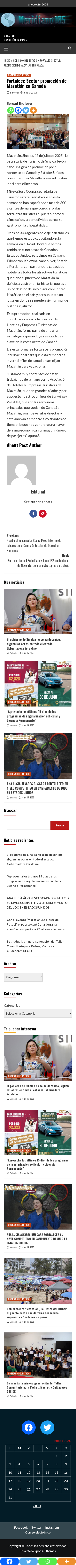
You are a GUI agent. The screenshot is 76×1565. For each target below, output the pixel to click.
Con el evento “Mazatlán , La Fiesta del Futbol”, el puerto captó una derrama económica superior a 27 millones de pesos (36, 924)
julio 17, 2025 (31, 92)
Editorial (14, 92)
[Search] (69, 48)
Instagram (52, 1527)
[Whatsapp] (10, 110)
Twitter (36, 1527)
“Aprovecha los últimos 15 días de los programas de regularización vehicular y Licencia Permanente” (33, 716)
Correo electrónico (38, 1532)
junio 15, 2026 (28, 652)
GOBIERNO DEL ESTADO (19, 75)
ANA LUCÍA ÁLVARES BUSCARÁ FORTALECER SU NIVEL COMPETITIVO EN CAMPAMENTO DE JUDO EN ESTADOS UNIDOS (37, 788)
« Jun (37, 1506)
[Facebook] (18, 110)
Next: (38, 560)
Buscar (10, 810)
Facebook (21, 1527)
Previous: (34, 543)
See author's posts (38, 502)
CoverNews (28, 1551)
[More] (33, 110)
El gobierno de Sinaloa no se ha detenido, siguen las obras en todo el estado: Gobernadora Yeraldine (34, 644)
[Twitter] (25, 110)
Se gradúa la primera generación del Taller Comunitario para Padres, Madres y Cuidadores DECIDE (35, 946)
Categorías (12, 1005)
